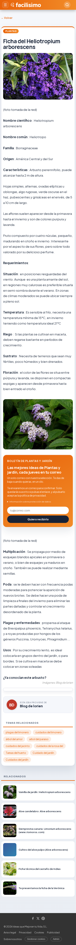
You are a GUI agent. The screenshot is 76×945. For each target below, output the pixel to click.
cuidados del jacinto (18, 746)
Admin (56, 939)
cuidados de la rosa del (49, 746)
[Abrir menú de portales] (5, 5)
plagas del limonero (17, 732)
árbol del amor (14, 739)
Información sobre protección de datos (30, 501)
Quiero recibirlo (38, 519)
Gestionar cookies (36, 939)
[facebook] (32, 919)
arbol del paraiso (39, 739)
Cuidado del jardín (43, 752)
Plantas (10, 31)
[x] (38, 919)
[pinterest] (43, 919)
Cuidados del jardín (17, 759)
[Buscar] (67, 4)
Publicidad (53, 932)
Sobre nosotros (13, 939)
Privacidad (25, 932)
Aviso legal (10, 932)
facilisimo (28, 5)
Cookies (39, 932)
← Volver (6, 17)
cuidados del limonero (48, 732)
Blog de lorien (31, 706)
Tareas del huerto (16, 752)
